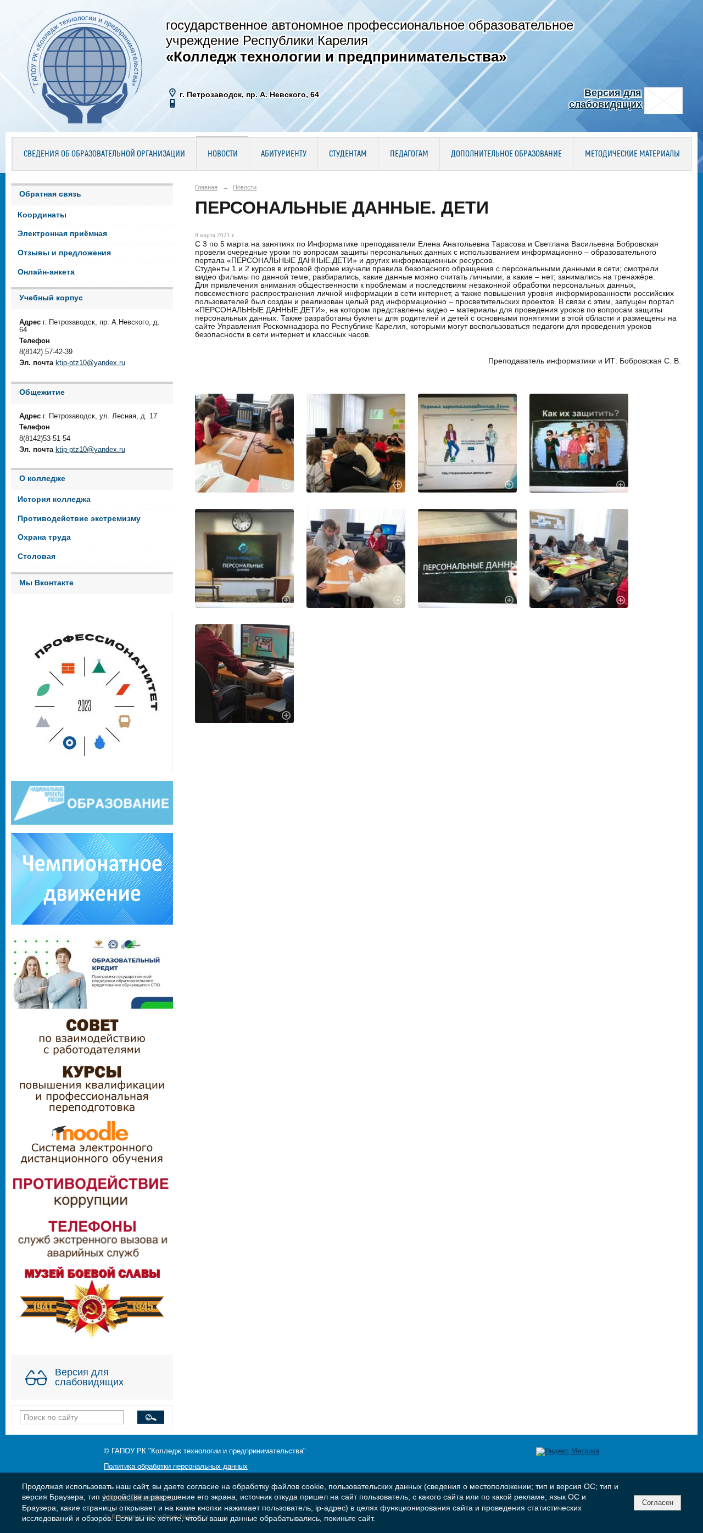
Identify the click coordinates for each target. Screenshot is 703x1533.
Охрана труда (44, 537)
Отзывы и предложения (64, 253)
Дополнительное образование (506, 154)
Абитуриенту (283, 154)
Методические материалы (632, 154)
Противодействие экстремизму (79, 518)
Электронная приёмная (62, 234)
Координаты (42, 215)
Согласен (657, 1502)
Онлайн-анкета (46, 272)
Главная (206, 187)
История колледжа (54, 499)
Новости (223, 154)
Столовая (36, 556)
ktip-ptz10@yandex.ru (90, 363)
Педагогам (409, 154)
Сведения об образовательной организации (104, 154)
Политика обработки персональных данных (176, 1466)
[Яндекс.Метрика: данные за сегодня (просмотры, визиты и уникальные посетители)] (567, 1451)
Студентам (348, 154)
